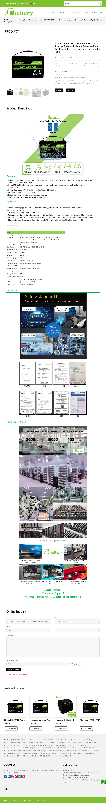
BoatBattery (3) (12, 750)
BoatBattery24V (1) (38, 756)
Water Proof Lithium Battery (89, 66)
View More (12, 728)
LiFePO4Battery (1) (28, 742)
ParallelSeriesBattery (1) (46, 745)
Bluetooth (74, 66)
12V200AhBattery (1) (52, 748)
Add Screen (65, 66)
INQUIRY (59, 90)
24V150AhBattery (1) (24, 756)
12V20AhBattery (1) (14, 742)
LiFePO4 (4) (70, 745)
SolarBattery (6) (56, 742)
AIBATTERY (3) (60, 745)
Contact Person (61, 618)
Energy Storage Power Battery (29, 20)
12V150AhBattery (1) (40, 750)
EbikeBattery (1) (78, 742)
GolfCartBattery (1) (52, 756)
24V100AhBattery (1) (26, 753)
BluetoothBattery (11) (43, 742)
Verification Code (13, 660)
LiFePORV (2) (38, 753)
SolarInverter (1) (12, 753)
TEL (57, 626)
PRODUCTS (75, 12)
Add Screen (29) (27, 740)
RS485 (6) (18, 740)
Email (9, 626)
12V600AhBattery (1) (69, 750)
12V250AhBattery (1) (67, 748)
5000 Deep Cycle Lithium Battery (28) (60, 740)
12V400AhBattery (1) (25, 750)
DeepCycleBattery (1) (14, 748)
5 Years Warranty (72, 63)
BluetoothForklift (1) (79, 753)
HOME (53, 12)
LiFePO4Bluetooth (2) (14, 745)
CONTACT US (96, 12)
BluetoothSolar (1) (65, 756)
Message (10, 635)
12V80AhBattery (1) (83, 750)
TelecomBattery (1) (54, 750)
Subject (8, 618)
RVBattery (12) (67, 742)
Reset (17, 669)
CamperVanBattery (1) (50, 753)
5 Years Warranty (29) (40, 740)
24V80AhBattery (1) (65, 753)
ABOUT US (64, 12)
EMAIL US (70, 90)
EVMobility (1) (11, 756)
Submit (10, 669)
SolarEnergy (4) (80, 748)
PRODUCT (14, 20)
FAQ (86, 12)
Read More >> (13, 773)
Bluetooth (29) (9, 740)
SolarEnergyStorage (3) (29, 745)
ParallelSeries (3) (39, 748)
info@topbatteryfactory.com (18, 3)
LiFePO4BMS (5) (27, 748)
